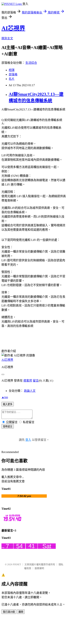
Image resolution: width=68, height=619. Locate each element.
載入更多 (7, 404)
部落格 (13, 74)
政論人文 (30, 390)
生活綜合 (31, 62)
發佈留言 (7, 426)
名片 (12, 78)
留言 (36, 380)
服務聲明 (39, 568)
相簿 (12, 70)
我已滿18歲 (9, 611)
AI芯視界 (13, 28)
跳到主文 (7, 38)
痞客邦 (27, 380)
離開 (20, 611)
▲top (4, 397)
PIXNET (17, 564)
